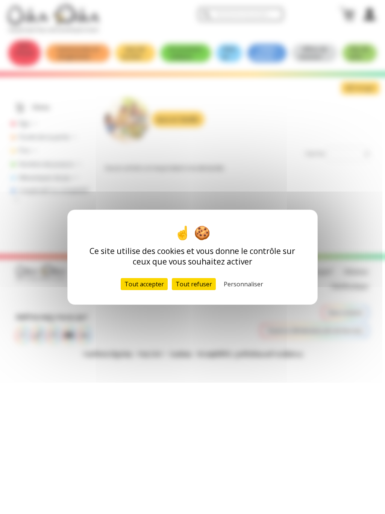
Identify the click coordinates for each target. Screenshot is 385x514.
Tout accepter (144, 284)
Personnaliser (243, 284)
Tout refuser (194, 284)
